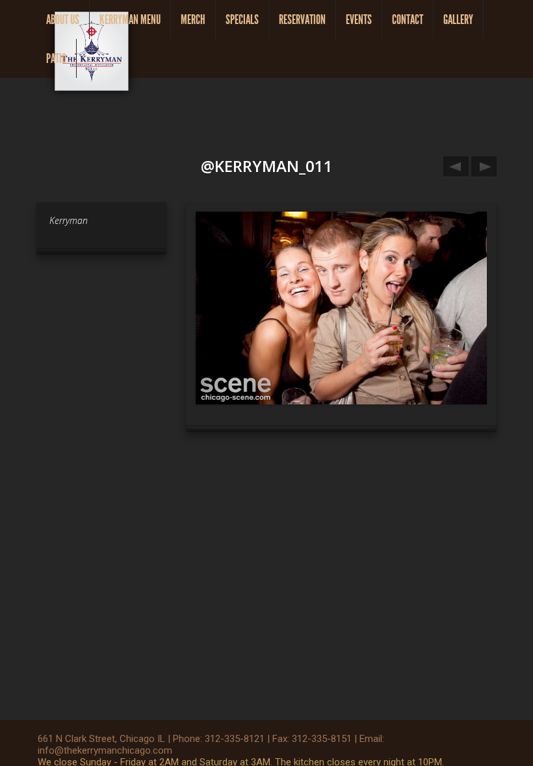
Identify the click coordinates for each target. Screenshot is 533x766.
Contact (407, 19)
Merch (193, 19)
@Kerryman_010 (484, 166)
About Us (62, 19)
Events (359, 19)
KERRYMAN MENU (130, 19)
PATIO (56, 58)
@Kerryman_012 (456, 166)
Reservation (302, 19)
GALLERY (458, 19)
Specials (242, 19)
